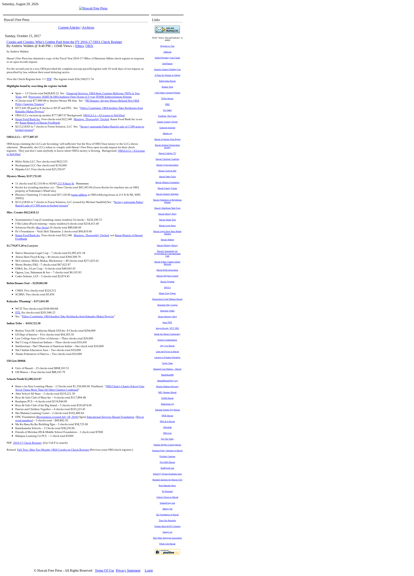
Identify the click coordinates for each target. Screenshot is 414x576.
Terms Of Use (104, 570)
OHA (89, 46)
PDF (49, 79)
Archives (88, 27)
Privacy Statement (128, 570)
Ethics (79, 46)
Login (149, 570)
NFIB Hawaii (167, 415)
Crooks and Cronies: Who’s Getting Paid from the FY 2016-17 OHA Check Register (64, 42)
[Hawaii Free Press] (93, 8)
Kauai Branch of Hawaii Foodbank (40, 122)
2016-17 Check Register (27, 442)
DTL (18, 312)
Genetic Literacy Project (167, 122)
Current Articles (69, 27)
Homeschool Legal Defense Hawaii (167, 299)
